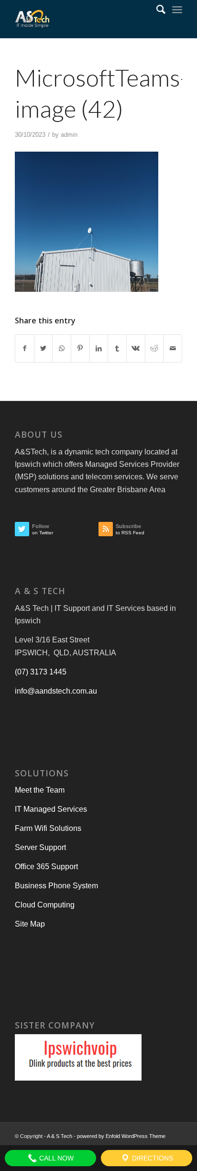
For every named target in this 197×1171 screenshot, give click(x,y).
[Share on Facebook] (24, 348)
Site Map (30, 924)
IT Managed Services (51, 809)
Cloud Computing (45, 905)
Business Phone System (56, 886)
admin (69, 134)
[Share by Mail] (173, 348)
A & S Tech (59, 1136)
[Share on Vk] (136, 348)
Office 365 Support (46, 866)
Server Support (40, 847)
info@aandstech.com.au (56, 691)
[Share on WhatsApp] (62, 348)
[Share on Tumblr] (117, 348)
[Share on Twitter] (43, 348)
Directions (151, 1158)
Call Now (55, 1158)
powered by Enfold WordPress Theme (121, 1136)
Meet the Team (40, 790)
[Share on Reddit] (154, 348)
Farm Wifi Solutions (48, 828)
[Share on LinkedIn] (99, 348)
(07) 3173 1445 (40, 672)
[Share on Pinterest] (80, 348)
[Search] (156, 9)
